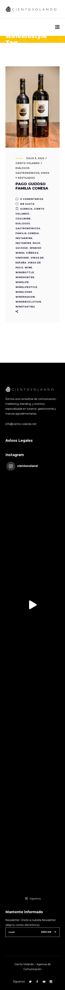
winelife (22, 282)
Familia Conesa (27, 233)
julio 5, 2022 (35, 158)
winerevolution (28, 301)
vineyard (22, 257)
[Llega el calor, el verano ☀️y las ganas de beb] (32, 552)
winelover (24, 292)
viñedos (32, 252)
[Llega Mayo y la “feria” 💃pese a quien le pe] (32, 710)
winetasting (25, 306)
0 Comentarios (31, 199)
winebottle (25, 272)
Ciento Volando (28, 163)
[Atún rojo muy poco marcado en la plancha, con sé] (32, 657)
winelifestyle (26, 287)
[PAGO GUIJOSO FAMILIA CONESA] (32, 107)
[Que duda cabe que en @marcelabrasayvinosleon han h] (32, 762)
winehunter (25, 277)
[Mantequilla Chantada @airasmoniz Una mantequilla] (32, 815)
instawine (23, 243)
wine (28, 267)
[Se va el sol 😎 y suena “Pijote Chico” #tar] (32, 604)
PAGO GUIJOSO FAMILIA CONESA (32, 186)
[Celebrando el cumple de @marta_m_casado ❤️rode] (32, 499)
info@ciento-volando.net (20, 424)
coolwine (23, 218)
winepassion (25, 297)
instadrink (24, 238)
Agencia (26, 208)
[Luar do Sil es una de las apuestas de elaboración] (32, 867)
